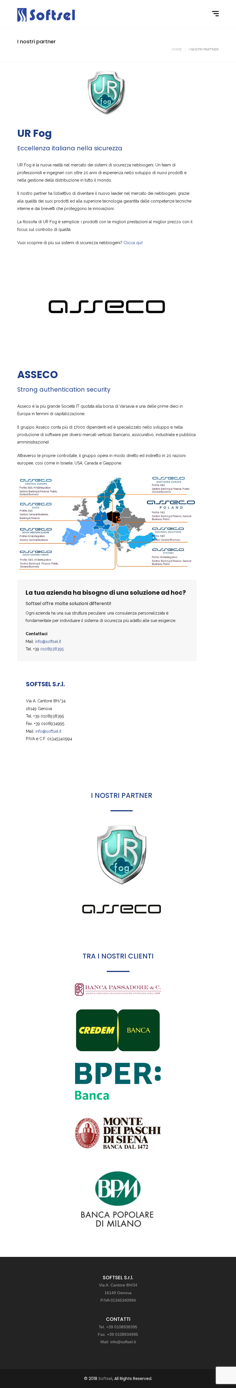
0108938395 (52, 649)
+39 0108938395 (121, 1327)
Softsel (105, 1378)
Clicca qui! (133, 242)
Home (177, 49)
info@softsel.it (48, 641)
